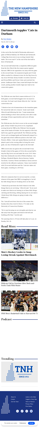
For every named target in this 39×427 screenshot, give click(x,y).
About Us (13, 397)
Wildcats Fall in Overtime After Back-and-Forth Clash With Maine (18, 284)
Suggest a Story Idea (31, 399)
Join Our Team (15, 401)
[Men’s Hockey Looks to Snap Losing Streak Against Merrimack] (19, 239)
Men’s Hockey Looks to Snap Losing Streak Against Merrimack (19, 253)
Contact (13, 399)
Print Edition (29, 406)
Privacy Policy (29, 404)
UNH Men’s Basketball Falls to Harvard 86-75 (19, 313)
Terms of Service (30, 401)
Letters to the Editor (31, 397)
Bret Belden (7, 39)
